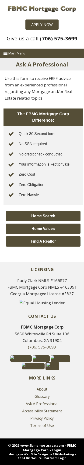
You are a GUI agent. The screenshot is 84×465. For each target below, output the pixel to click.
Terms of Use (42, 425)
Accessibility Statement (42, 411)
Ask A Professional (42, 403)
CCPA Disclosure (30, 458)
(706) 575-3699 (42, 347)
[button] (42, 24)
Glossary (42, 396)
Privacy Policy (42, 418)
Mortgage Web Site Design (28, 454)
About (42, 389)
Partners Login (55, 458)
